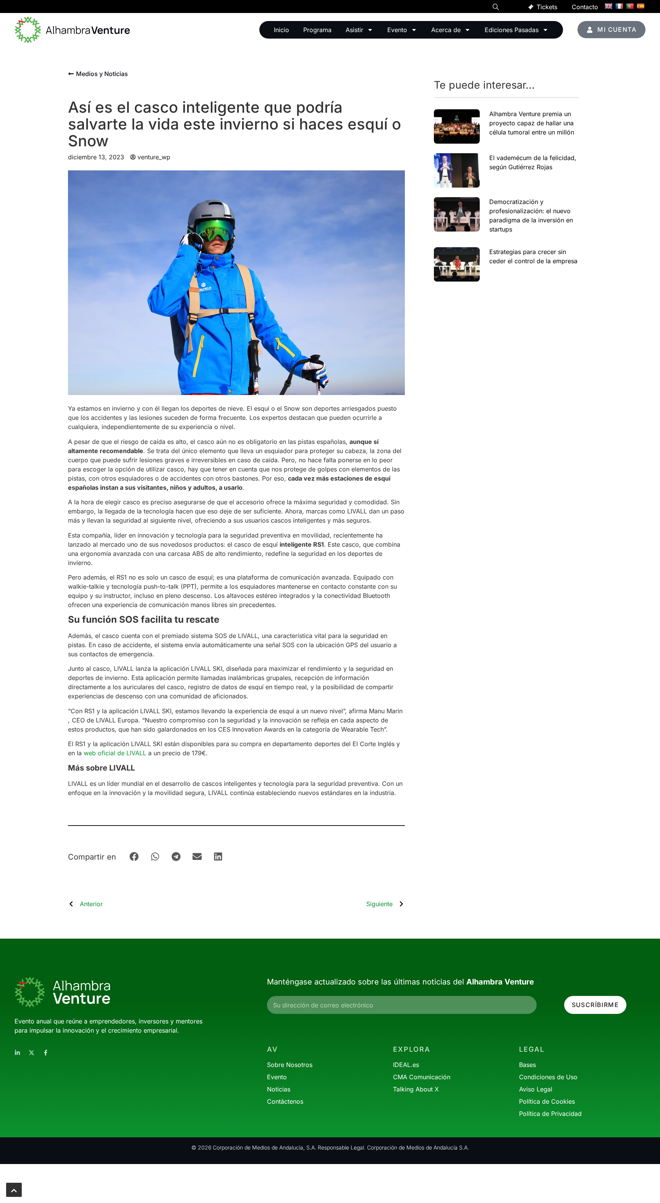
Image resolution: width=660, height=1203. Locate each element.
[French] (619, 6)
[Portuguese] (630, 6)
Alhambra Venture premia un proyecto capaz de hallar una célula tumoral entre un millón (531, 123)
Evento (397, 30)
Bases (527, 1065)
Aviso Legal (535, 1089)
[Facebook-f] (46, 1053)
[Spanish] (640, 6)
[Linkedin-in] (17, 1053)
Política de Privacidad (550, 1113)
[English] (608, 6)
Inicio (281, 30)
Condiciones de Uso (548, 1077)
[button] (496, 8)
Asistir (354, 30)
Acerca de (446, 30)
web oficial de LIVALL (115, 753)
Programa (317, 30)
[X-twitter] (31, 1053)
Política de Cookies (547, 1101)
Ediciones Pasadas (512, 30)
